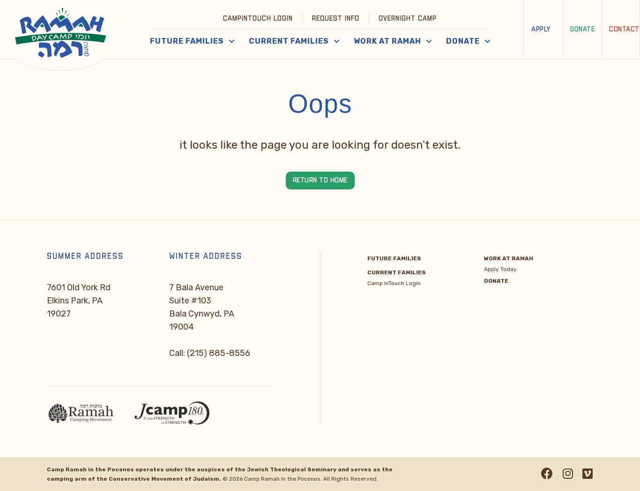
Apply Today (500, 269)
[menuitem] (258, 17)
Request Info (335, 18)
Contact (624, 29)
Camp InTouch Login (394, 283)
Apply (541, 29)
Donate (582, 29)
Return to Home (320, 180)
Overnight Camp (408, 18)
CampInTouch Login (258, 18)
